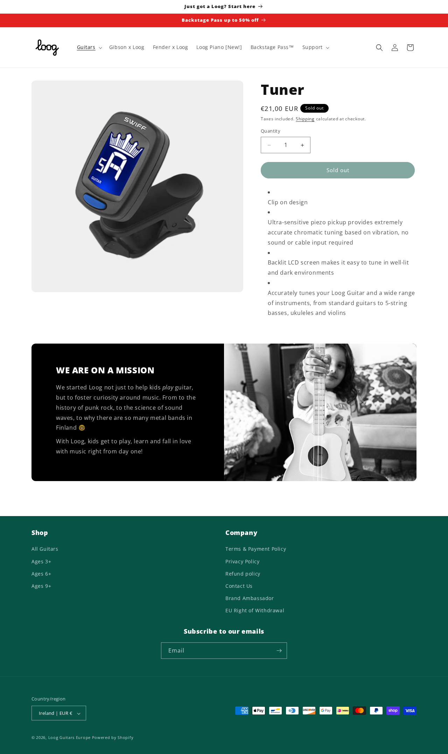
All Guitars (44, 549)
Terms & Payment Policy (255, 549)
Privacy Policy (242, 561)
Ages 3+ (41, 561)
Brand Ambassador (249, 598)
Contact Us (239, 586)
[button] (89, 47)
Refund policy (242, 573)
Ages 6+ (41, 573)
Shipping (305, 119)
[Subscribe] (279, 650)
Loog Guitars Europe (69, 737)
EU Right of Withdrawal (254, 610)
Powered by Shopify (113, 737)
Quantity (270, 131)
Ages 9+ (41, 586)
